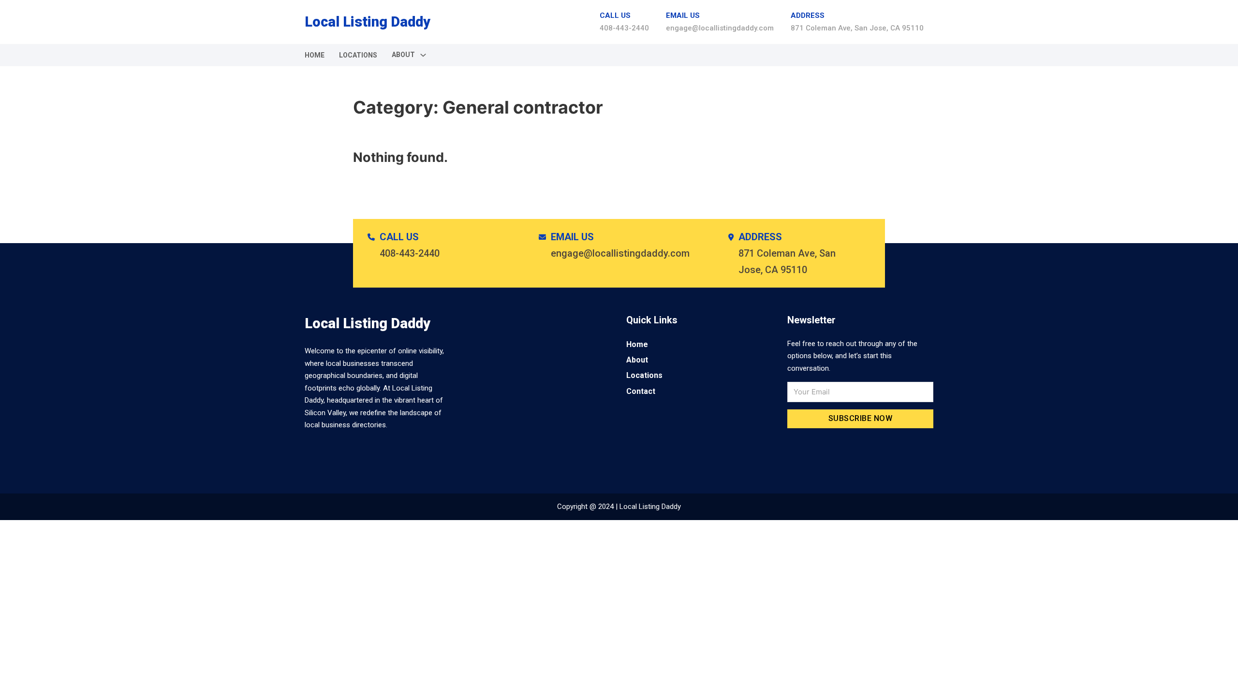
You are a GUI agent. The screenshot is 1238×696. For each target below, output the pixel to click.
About (637, 359)
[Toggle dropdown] (423, 55)
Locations (358, 55)
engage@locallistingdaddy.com (720, 28)
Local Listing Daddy (367, 22)
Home (314, 55)
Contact (640, 391)
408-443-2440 (624, 28)
